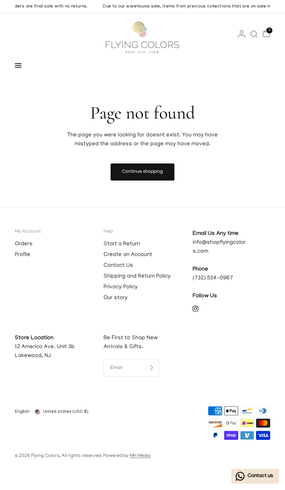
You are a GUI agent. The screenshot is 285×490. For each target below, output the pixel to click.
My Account (28, 231)
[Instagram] (201, 309)
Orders (24, 244)
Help (108, 231)
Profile (22, 255)
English (22, 411)
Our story (116, 298)
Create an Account (128, 255)
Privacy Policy (121, 287)
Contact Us (118, 266)
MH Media (140, 456)
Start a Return (122, 244)
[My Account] (241, 33)
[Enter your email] (151, 368)
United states (65, 411)
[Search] (254, 33)
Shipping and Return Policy (137, 276)
